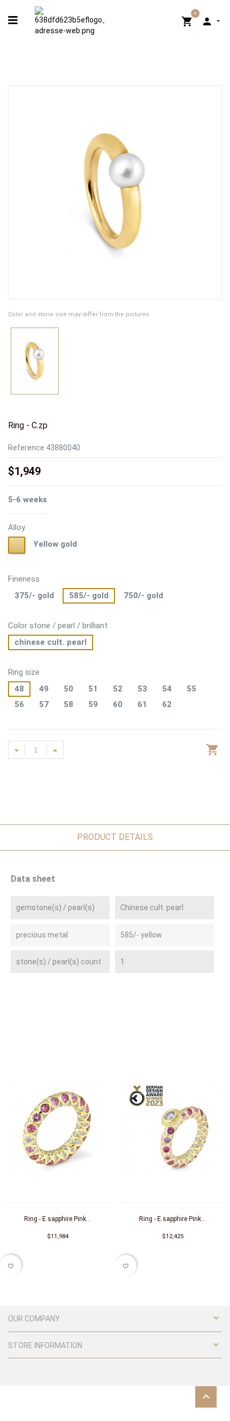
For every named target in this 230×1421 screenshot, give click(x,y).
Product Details (115, 837)
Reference (26, 447)
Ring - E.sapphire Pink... (57, 1219)
